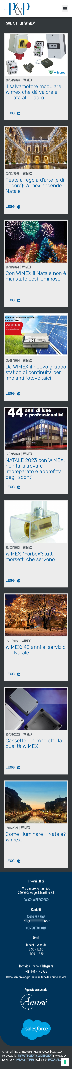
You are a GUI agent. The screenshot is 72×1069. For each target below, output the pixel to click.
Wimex (29, 23)
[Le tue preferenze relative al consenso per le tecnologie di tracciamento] (65, 1062)
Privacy (20, 1059)
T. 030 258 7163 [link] (36, 916)
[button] (65, 8)
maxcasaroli (55, 1059)
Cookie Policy (43, 1055)
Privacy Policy (26, 1055)
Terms (30, 1059)
